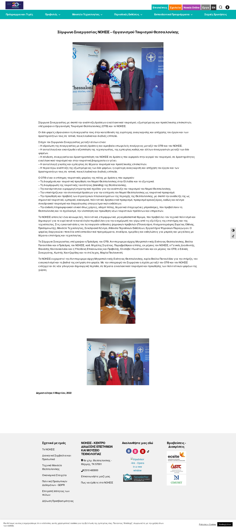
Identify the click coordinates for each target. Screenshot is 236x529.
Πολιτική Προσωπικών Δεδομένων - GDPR (54, 483)
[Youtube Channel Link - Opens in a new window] (143, 451)
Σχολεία (175, 7)
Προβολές (51, 14)
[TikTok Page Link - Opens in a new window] (148, 451)
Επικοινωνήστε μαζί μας (95, 476)
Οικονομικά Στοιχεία (54, 475)
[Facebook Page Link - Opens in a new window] (129, 451)
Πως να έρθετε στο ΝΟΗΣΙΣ (97, 482)
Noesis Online (192, 7)
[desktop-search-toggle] (220, 7)
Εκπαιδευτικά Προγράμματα (172, 14)
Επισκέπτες (160, 7)
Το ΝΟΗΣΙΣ (48, 449)
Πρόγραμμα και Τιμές (19, 14)
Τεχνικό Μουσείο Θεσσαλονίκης (52, 467)
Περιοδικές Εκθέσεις (126, 14)
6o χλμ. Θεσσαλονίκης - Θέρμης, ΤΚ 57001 (96, 462)
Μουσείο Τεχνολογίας (86, 14)
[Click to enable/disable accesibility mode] (227, 7)
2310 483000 (91, 470)
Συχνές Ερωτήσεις (215, 14)
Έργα (205, 7)
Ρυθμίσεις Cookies (207, 524)
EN (213, 7)
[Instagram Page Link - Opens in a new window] (135, 451)
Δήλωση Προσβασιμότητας (58, 501)
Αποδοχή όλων (225, 524)
